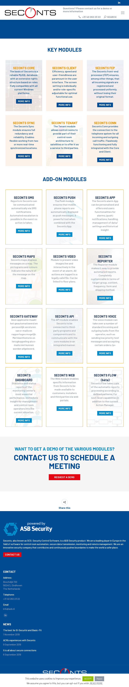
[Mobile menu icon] (123, 13)
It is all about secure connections (19, 650)
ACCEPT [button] (88, 678)
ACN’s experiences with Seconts (19, 640)
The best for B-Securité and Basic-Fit (22, 630)
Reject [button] (99, 678)
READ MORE (96, 683)
